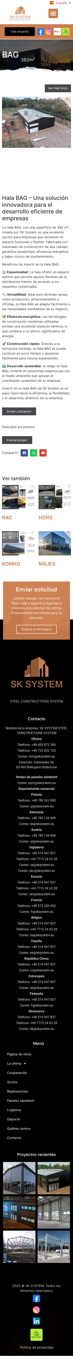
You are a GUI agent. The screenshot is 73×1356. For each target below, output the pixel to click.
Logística (14, 1110)
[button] (53, 13)
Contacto (14, 1138)
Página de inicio (19, 1054)
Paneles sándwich (20, 1101)
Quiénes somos (18, 1128)
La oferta (14, 1063)
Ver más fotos (58, 88)
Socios (12, 1082)
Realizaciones (17, 1091)
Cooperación (17, 1073)
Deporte (13, 1119)
